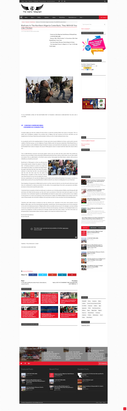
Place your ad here (85, 144)
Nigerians (84, 312)
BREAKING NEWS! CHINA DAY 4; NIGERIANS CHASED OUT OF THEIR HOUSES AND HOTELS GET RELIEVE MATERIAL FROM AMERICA (29, 314)
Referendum (95, 315)
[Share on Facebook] (33, 274)
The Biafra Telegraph (25, 402)
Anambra (94, 301)
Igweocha (84, 308)
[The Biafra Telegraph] (35, 9)
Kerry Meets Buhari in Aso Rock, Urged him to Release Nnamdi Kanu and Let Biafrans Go (93, 218)
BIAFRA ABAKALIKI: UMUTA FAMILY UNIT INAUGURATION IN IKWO (30, 358)
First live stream (42, 1)
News (88, 310)
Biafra (99, 301)
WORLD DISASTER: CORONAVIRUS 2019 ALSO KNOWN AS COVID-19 (48, 315)
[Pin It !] (72, 274)
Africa (89, 301)
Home (23, 22)
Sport (101, 315)
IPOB (89, 308)
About (23, 1)
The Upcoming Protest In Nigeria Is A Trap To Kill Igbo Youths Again (96, 259)
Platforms (30, 1)
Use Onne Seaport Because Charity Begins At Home (62, 42)
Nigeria (99, 310)
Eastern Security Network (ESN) (94, 303)
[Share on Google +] (52, 274)
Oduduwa (98, 312)
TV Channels (35, 1)
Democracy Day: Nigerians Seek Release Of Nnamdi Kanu (63, 34)
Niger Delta (94, 310)
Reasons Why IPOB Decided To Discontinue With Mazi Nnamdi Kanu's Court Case (95, 246)
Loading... (83, 145)
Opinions (46, 17)
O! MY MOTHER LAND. (55, 36)
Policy (26, 1)
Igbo (100, 305)
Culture (83, 303)
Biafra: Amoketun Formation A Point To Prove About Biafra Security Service (68, 315)
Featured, (31, 31)
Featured (27, 22)
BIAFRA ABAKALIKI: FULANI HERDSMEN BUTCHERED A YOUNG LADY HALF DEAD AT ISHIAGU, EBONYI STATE (29, 300)
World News (62, 17)
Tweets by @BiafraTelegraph (88, 140)
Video (83, 317)
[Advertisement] (79, 7)
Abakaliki (84, 301)
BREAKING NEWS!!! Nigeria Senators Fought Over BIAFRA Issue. (96, 199)
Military (83, 310)
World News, (36, 31)
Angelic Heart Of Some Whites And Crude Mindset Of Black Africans (68, 301)
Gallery (54, 17)
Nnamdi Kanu (91, 312)
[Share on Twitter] (42, 274)
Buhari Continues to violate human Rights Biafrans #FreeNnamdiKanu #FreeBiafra (96, 181)
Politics (39, 17)
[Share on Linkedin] (62, 274)
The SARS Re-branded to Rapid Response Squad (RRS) (95, 266)
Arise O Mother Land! (88, 379)
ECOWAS (84, 305)
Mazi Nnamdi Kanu (96, 308)
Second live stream (51, 1)
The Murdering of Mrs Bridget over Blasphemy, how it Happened (96, 190)
